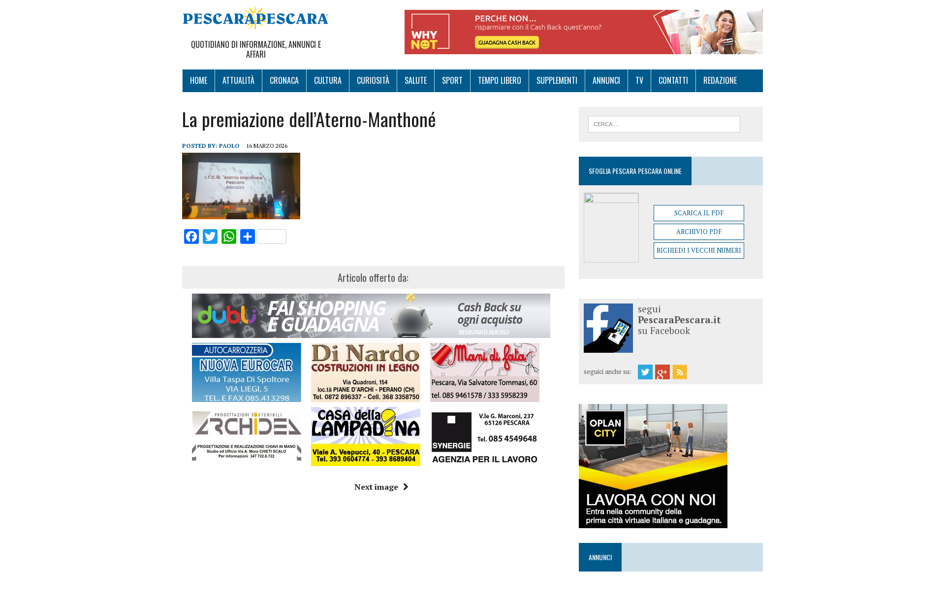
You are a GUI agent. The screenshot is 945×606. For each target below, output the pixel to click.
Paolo (229, 145)
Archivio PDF (699, 231)
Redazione (720, 80)
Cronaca (284, 80)
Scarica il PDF (699, 212)
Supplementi (556, 80)
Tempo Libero (499, 80)
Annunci (606, 80)
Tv (639, 80)
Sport (452, 80)
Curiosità (373, 80)
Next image (376, 486)
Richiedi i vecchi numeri (699, 250)
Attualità (238, 80)
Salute (416, 80)
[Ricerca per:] (664, 123)
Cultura (328, 80)
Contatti (673, 80)
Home (198, 80)
